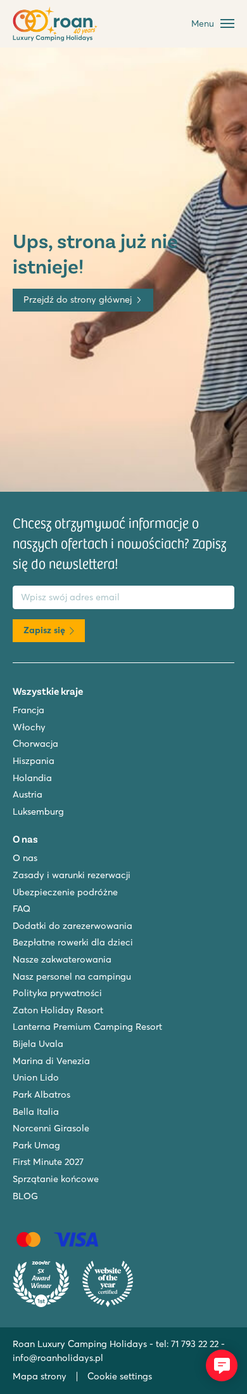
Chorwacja (35, 743)
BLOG (25, 1196)
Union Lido (36, 1077)
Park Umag (36, 1145)
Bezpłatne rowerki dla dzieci (73, 942)
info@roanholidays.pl (58, 1358)
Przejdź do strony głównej (77, 299)
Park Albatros (41, 1094)
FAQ (21, 908)
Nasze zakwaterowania (62, 959)
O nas (25, 858)
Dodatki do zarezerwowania (72, 925)
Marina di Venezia (51, 1061)
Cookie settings (119, 1376)
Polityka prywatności (57, 993)
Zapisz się (44, 630)
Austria (27, 794)
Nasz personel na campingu (72, 976)
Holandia (32, 778)
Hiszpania (33, 760)
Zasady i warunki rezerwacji (71, 875)
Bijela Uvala (38, 1043)
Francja (28, 710)
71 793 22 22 (194, 1344)
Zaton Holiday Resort (58, 1010)
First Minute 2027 (48, 1161)
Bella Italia (36, 1111)
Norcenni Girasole (51, 1128)
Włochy (29, 727)
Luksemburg (38, 811)
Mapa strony (39, 1376)
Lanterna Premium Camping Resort (87, 1026)
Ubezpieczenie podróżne (65, 892)
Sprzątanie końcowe (56, 1179)
